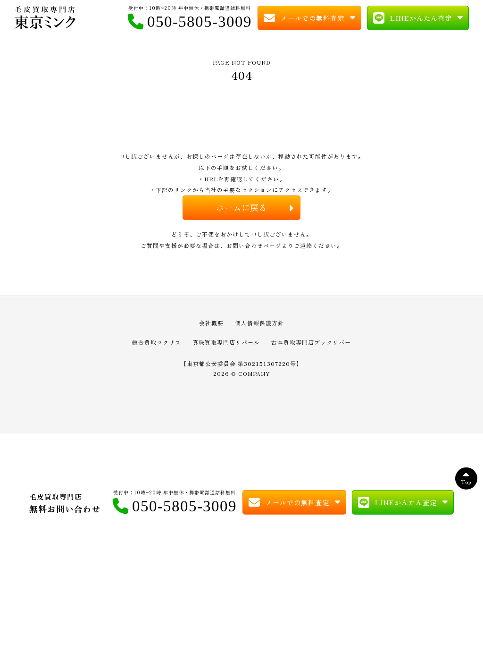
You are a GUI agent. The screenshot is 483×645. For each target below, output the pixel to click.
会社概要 (211, 323)
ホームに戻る (241, 207)
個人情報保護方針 (259, 323)
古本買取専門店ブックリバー (311, 342)
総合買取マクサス (156, 342)
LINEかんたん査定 (421, 18)
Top (466, 481)
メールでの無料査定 (312, 18)
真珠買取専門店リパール (226, 342)
